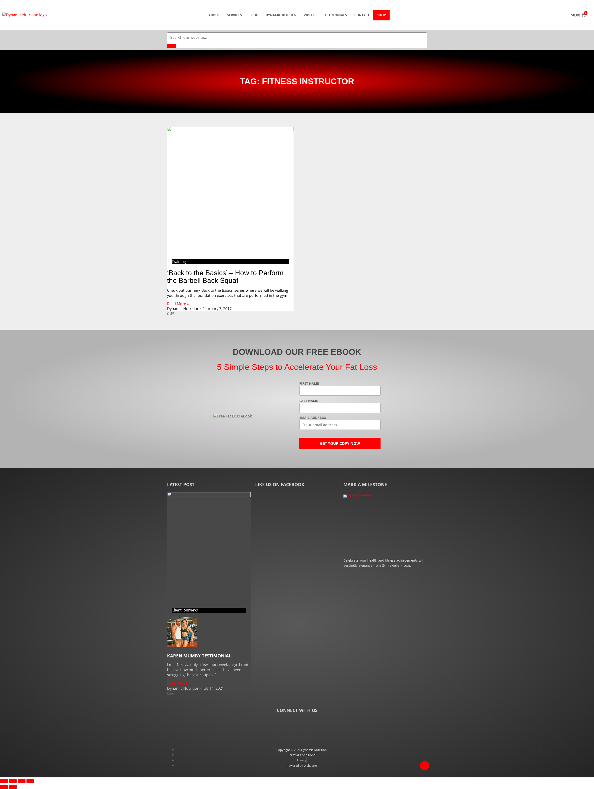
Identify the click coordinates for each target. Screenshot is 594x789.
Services (234, 15)
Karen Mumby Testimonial (199, 656)
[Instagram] (319, 724)
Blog (253, 15)
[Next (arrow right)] (13, 787)
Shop (381, 15)
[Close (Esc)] (30, 781)
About (214, 15)
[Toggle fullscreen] (13, 781)
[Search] (171, 46)
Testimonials (335, 15)
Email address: (312, 417)
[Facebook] (275, 724)
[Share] (22, 781)
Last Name (308, 400)
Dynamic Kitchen (281, 15)
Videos (310, 15)
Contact (361, 15)
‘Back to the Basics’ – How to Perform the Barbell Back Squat (225, 276)
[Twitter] (297, 724)
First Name (309, 383)
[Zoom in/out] (4, 781)
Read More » (178, 303)
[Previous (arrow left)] (4, 787)
